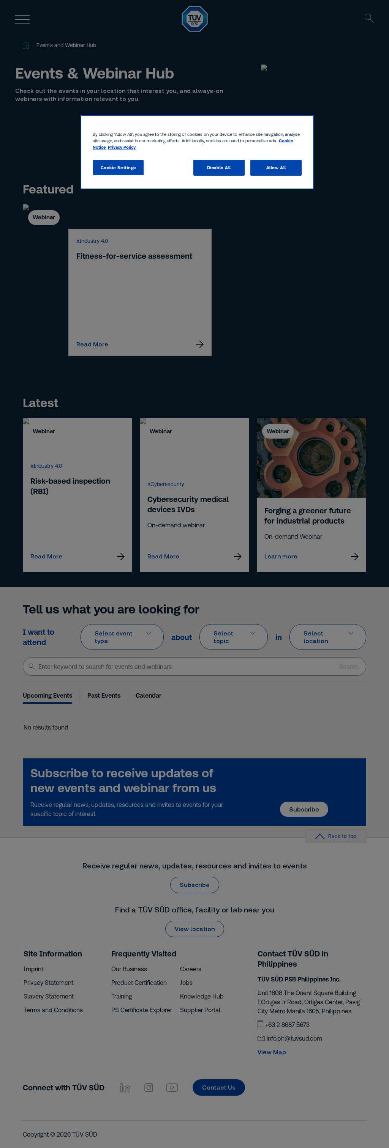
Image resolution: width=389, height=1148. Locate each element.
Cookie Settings (118, 167)
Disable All (219, 167)
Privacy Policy (122, 147)
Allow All (276, 167)
